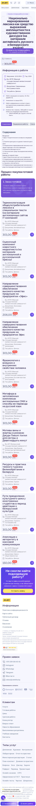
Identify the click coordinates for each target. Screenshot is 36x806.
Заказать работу (10, 803)
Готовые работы (9, 710)
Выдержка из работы (20, 124)
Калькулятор (7, 720)
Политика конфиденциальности (15, 610)
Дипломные (15, 7)
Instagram (10, 665)
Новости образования (11, 727)
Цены (4, 713)
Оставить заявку (18, 591)
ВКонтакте (10, 676)
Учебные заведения (10, 734)
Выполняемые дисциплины (13, 730)
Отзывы (5, 620)
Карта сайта (7, 614)
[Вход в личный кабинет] (15, 3)
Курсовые (25, 7)
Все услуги (5, 7)
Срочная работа (8, 717)
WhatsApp (10, 669)
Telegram (9, 672)
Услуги (5, 707)
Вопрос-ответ (7, 724)
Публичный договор (10, 617)
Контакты (6, 737)
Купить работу (28, 803)
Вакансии (6, 624)
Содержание (6, 124)
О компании (7, 627)
